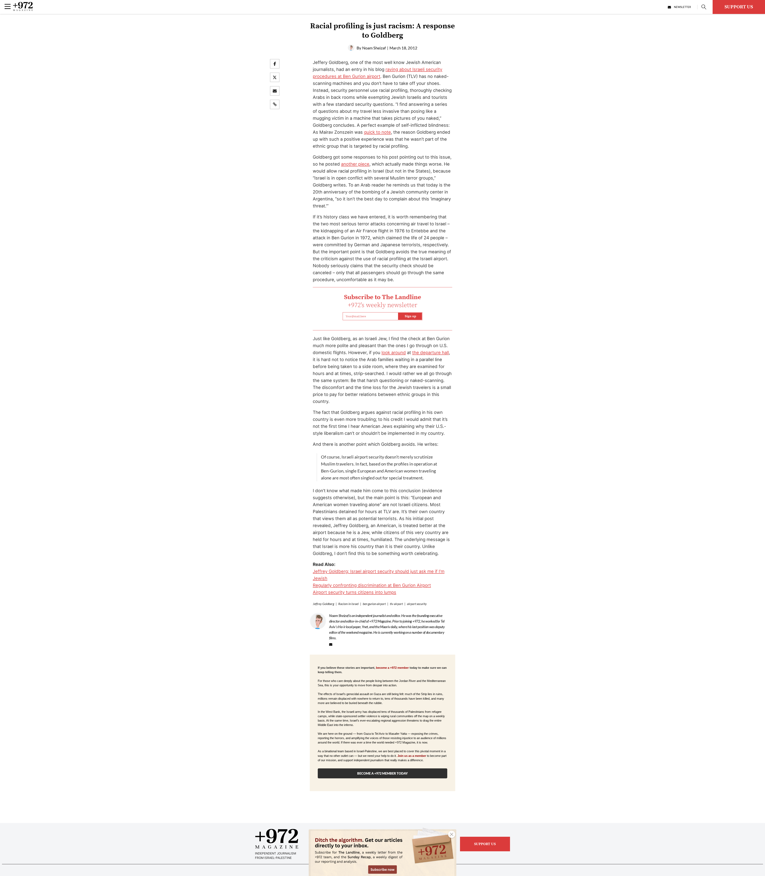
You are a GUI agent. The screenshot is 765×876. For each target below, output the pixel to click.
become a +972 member (392, 667)
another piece (355, 164)
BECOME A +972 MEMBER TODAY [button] (382, 773)
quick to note (377, 132)
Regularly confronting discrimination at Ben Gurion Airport (372, 585)
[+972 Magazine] (23, 10)
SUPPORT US (739, 7)
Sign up (410, 316)
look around (394, 352)
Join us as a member (411, 755)
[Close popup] (451, 834)
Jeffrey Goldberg (323, 604)
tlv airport (396, 604)
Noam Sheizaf (374, 48)
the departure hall (430, 352)
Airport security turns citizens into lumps (354, 592)
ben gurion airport (374, 604)
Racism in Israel (348, 604)
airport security (417, 604)
